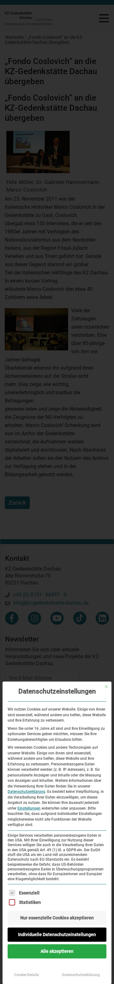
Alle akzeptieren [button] (57, 951)
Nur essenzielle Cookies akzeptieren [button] (57, 917)
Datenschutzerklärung (26, 791)
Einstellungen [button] (29, 808)
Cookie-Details (26, 975)
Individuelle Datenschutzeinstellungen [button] (57, 934)
